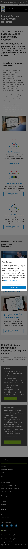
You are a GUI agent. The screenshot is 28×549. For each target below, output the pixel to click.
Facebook (2, 525)
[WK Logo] (6, 530)
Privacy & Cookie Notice (10, 280)
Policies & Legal (5, 517)
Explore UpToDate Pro (10, 398)
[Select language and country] (25, 5)
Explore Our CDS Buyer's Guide (12, 291)
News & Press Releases (7, 469)
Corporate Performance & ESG (9, 485)
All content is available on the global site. (16, 2)
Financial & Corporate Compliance (10, 488)
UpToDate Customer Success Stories (12, 227)
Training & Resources (6, 515)
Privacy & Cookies (14, 539)
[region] (14, 274)
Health (3, 480)
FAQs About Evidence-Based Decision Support (11, 331)
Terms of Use (4, 539)
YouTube (16, 525)
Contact (3, 512)
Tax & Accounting (5, 482)
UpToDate (7, 460)
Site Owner (4, 504)
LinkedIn (11, 525)
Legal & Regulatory (6, 491)
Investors (3, 501)
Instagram (7, 525)
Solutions (3, 477)
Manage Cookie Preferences (14, 284)
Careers (3, 498)
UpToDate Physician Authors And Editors (12, 194)
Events (2, 472)
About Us (3, 466)
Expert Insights (4, 496)
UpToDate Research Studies (13, 163)
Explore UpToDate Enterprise (11, 442)
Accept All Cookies (14, 287)
